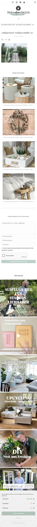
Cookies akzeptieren (18, 513)
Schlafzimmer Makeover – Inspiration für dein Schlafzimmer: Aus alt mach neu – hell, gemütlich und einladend (19, 201)
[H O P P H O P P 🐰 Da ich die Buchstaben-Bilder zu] (18, 335)
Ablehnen (18, 518)
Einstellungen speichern (18, 523)
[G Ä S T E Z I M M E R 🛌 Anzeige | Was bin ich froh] (18, 373)
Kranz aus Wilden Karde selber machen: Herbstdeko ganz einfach (19, 137)
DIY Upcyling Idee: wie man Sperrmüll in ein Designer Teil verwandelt (19, 105)
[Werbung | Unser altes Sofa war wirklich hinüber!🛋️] (18, 410)
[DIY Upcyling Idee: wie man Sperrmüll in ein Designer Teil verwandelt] (19, 90)
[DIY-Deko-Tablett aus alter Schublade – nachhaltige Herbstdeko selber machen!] (19, 154)
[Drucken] (10, 40)
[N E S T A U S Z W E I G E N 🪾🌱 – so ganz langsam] (18, 448)
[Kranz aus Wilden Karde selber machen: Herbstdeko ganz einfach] (19, 122)
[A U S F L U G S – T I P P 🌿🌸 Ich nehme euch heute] (18, 298)
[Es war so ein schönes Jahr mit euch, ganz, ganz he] (18, 486)
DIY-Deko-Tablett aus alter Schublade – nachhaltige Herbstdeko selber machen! (19, 169)
